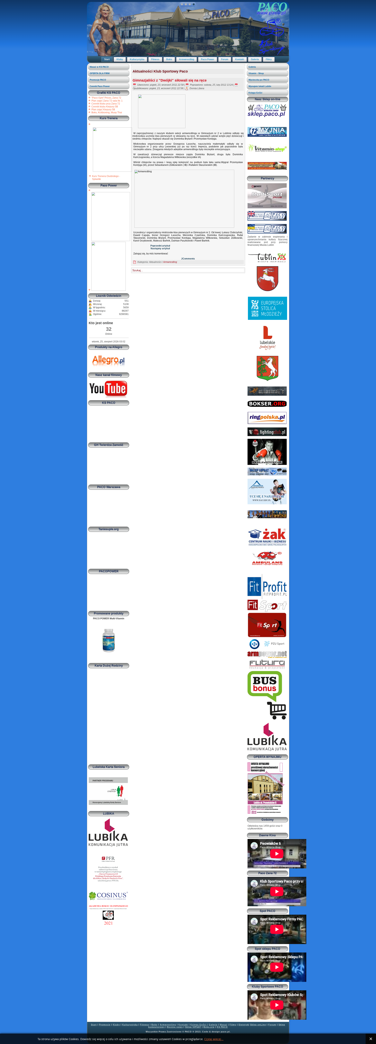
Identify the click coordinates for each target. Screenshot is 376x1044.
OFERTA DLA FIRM (99, 73)
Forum (224, 59)
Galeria (255, 59)
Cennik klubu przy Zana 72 (105, 103)
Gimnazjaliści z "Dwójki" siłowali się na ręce (170, 80)
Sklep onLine (258, 1024)
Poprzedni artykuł (160, 245)
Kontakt (239, 59)
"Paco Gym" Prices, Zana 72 (106, 97)
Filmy (269, 59)
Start (107, 59)
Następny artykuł (160, 248)
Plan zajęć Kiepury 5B (103, 109)
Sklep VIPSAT (193, 1027)
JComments (188, 258)
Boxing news (175, 1027)
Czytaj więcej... (213, 1039)
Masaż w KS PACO (99, 67)
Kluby (120, 59)
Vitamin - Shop (256, 73)
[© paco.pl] (112, 171)
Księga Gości (255, 93)
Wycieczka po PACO (259, 80)
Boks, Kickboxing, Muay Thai (106, 112)
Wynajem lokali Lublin (260, 86)
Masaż (223, 1024)
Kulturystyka (137, 59)
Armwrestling (186, 59)
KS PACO (222, 1027)
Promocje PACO (98, 80)
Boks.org (208, 1027)
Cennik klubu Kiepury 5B (104, 106)
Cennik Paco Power (100, 86)
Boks (169, 59)
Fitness (155, 59)
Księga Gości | (199, 1024)
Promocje (104, 1024)
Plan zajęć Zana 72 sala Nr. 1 (107, 100)
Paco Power (207, 59)
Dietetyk (244, 1024)
